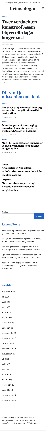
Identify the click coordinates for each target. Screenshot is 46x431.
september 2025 (9, 348)
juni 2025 (6, 364)
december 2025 (9, 333)
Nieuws (4, 17)
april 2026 (6, 312)
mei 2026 (6, 307)
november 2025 (9, 338)
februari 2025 (8, 385)
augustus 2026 (8, 291)
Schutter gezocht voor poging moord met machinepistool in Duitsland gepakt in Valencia (19, 127)
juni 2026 (6, 302)
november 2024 (9, 400)
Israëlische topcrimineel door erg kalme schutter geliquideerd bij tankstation (22, 110)
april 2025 (6, 374)
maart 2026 (7, 317)
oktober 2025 (8, 343)
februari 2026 (8, 323)
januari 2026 (7, 328)
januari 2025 (7, 390)
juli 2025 (5, 359)
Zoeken (5, 212)
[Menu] (3, 8)
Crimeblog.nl (23, 8)
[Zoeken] (43, 8)
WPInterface (32, 423)
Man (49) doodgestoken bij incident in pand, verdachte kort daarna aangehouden (22, 145)
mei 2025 (6, 369)
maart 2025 (7, 379)
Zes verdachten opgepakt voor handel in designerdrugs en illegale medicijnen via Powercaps (19, 265)
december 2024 (9, 395)
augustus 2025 (8, 354)
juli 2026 (5, 297)
